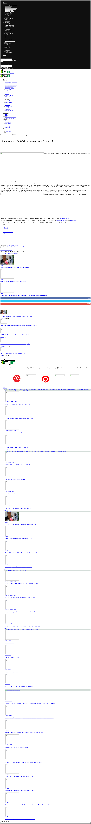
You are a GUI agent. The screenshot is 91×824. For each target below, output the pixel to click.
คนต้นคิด (7, 17)
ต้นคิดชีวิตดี (7, 21)
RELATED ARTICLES (4, 253)
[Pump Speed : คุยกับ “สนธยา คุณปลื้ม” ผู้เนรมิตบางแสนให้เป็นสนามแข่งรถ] (12, 580)
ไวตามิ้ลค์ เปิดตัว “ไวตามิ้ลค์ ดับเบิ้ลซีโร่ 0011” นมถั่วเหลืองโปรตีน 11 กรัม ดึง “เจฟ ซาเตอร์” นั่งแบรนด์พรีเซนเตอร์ (23, 295)
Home (4, 2)
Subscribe (88, 303)
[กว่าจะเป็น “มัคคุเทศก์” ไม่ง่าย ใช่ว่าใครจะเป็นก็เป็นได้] (12, 743)
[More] (16, 149)
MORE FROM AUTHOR (13, 253)
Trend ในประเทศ (8, 52)
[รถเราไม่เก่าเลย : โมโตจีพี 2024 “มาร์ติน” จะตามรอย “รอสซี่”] (12, 504)
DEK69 (4, 229)
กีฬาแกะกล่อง (8, 19)
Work (6, 36)
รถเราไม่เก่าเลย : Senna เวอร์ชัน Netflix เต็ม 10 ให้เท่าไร (17, 464)
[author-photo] (2, 247)
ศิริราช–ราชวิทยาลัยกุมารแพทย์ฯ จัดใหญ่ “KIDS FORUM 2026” (13, 281)
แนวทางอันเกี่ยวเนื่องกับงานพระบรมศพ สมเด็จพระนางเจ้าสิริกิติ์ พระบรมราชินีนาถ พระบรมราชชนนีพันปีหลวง (29, 718)
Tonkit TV (5, 3)
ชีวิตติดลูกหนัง (8, 44)
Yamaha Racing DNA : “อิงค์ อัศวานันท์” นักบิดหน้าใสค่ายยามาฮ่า (19, 418)
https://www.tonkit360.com (6, 250)
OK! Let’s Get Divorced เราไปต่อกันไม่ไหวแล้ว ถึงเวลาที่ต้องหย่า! (19, 686)
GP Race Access (8, 7)
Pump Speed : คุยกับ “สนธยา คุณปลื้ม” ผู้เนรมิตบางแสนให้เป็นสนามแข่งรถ (21, 583)
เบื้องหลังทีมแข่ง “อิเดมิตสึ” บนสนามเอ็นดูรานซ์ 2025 (15, 246)
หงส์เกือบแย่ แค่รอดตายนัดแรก (12, 657)
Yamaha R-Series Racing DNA (10, 9)
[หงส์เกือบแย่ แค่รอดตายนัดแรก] (12, 653)
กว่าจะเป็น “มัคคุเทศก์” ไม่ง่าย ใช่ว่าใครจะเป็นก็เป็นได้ (17, 747)
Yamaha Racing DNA (9, 10)
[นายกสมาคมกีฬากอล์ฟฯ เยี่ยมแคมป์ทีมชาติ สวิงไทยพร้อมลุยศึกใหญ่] (3, 341)
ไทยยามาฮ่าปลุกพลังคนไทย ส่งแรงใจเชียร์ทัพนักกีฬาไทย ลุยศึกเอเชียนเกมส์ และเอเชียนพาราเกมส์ (27, 805)
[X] (7, 149)
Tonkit (1, 145)
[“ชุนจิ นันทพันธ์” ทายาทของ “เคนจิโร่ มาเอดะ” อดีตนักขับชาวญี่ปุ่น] (3, 332)
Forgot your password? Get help (6, 62)
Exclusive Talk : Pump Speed (10, 39)
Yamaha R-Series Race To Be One (11, 8)
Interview (4, 38)
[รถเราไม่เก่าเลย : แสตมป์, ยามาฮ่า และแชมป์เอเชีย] (12, 490)
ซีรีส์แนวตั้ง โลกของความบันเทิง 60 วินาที (14, 672)
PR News (4, 55)
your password (14, 60)
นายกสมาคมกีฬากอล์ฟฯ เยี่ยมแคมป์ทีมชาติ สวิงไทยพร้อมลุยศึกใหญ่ (15, 344)
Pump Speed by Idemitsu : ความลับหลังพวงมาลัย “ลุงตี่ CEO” (18, 404)
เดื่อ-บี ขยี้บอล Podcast (9, 25)
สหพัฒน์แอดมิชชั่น (6, 226)
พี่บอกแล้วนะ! (8, 30)
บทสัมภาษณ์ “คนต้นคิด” (10, 41)
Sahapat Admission (73, 220)
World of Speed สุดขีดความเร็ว (11, 5)
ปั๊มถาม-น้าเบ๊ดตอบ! (9, 18)
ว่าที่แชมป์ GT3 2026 (9, 643)
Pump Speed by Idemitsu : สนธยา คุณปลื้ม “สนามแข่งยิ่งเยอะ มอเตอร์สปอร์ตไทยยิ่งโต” (24, 433)
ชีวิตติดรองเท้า (8, 46)
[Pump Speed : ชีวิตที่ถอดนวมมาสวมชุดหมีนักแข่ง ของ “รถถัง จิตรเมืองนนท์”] (12, 594)
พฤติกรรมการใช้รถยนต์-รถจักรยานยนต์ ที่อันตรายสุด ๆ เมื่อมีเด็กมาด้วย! (14, 267)
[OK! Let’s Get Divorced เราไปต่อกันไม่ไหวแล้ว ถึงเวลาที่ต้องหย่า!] (12, 682)
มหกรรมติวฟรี (5, 227)
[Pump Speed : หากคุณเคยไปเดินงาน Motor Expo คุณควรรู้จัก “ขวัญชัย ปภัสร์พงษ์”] (12, 608)
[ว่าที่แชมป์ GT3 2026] (12, 639)
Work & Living (5, 35)
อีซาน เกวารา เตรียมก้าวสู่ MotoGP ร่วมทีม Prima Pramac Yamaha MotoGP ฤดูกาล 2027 (18, 325)
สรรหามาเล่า (7, 105)
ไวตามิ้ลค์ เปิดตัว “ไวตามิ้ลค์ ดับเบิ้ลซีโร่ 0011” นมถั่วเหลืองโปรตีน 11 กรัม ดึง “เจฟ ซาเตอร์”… (25, 552)
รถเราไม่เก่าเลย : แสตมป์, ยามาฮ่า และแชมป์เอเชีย (16, 493)
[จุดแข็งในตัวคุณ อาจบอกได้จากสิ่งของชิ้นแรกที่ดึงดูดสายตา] (12, 563)
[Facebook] (2, 149)
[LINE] (11, 149)
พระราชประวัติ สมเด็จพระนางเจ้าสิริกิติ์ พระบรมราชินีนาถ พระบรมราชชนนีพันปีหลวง (24, 732)
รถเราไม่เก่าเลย (8, 47)
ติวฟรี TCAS (5, 228)
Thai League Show (8, 14)
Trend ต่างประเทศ (8, 131)
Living (6, 37)
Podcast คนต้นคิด (6, 22)
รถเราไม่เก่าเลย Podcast (9, 26)
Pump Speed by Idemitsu (9, 11)
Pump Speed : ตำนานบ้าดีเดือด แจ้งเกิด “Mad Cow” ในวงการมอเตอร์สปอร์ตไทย (22, 626)
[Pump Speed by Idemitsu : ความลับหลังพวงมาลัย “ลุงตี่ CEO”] (12, 400)
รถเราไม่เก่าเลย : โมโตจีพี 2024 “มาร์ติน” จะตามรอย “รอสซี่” (18, 508)
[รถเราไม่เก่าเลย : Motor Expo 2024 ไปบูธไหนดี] (12, 475)
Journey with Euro (8, 6)
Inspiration (5, 42)
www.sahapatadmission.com (64, 218)
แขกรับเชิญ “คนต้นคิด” (9, 34)
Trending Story (5, 51)
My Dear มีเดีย (8, 43)
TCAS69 (4, 230)
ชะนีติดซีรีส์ (7, 48)
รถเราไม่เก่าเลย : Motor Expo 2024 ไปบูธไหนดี (15, 479)
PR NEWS (2, 327)
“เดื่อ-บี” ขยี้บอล (8, 12)
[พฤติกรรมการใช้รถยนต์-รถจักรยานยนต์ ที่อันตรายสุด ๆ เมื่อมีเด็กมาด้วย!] (7, 264)
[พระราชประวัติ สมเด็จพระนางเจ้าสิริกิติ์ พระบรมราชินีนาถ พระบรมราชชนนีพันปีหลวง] (12, 728)
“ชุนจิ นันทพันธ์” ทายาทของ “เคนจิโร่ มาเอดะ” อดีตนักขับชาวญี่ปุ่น (15, 334)
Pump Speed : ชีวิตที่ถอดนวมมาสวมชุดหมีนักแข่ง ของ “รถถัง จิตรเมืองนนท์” (21, 597)
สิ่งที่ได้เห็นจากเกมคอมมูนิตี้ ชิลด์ (12, 245)
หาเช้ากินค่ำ (7, 23)
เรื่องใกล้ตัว (7, 32)
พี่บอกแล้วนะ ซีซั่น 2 (9, 29)
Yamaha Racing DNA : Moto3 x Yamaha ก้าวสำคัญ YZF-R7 (17, 447)
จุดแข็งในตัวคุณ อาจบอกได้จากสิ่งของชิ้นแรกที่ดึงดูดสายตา (18, 567)
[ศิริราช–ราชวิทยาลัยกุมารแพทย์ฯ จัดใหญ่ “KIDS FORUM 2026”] (7, 278)
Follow (88, 300)
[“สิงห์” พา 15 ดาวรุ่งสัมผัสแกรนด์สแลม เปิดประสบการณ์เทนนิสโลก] (12, 815)
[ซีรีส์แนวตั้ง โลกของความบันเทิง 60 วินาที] (12, 668)
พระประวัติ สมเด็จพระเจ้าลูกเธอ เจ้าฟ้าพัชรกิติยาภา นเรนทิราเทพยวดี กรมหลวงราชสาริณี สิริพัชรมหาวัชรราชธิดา (30, 703)
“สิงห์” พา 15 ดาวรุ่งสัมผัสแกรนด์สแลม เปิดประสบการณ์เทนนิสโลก (20, 819)
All (6, 389)
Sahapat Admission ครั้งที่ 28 (8, 232)
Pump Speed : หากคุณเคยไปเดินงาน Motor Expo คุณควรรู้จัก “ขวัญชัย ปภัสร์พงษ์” (22, 612)
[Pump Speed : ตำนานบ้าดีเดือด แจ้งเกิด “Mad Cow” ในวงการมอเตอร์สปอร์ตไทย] (12, 622)
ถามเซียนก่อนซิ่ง (8, 13)
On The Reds (7, 15)
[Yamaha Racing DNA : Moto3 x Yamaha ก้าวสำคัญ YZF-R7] (12, 443)
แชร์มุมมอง (7, 50)
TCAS (4, 233)
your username (14, 59)
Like (89, 298)
